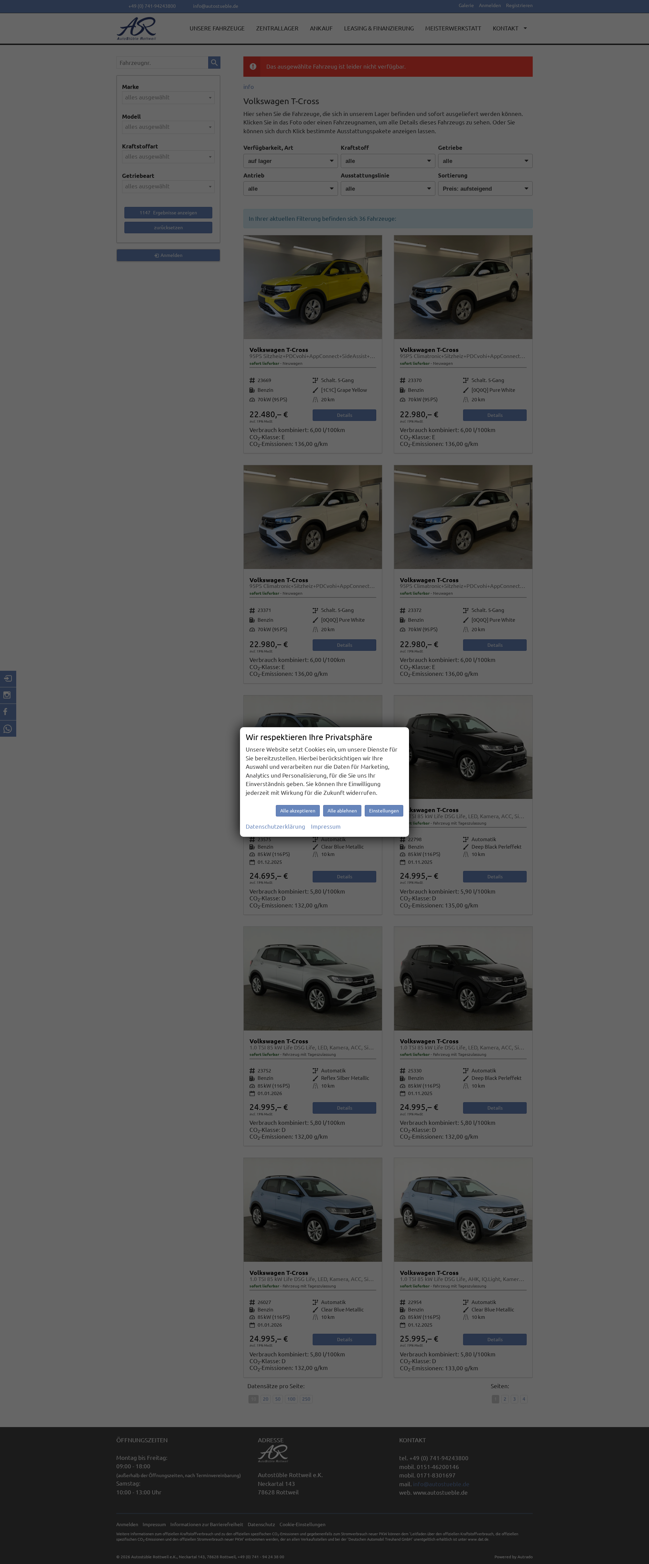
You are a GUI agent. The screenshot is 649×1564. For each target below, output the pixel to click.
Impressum (326, 826)
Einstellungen (384, 810)
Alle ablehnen (342, 810)
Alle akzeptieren (297, 810)
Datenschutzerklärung (275, 826)
